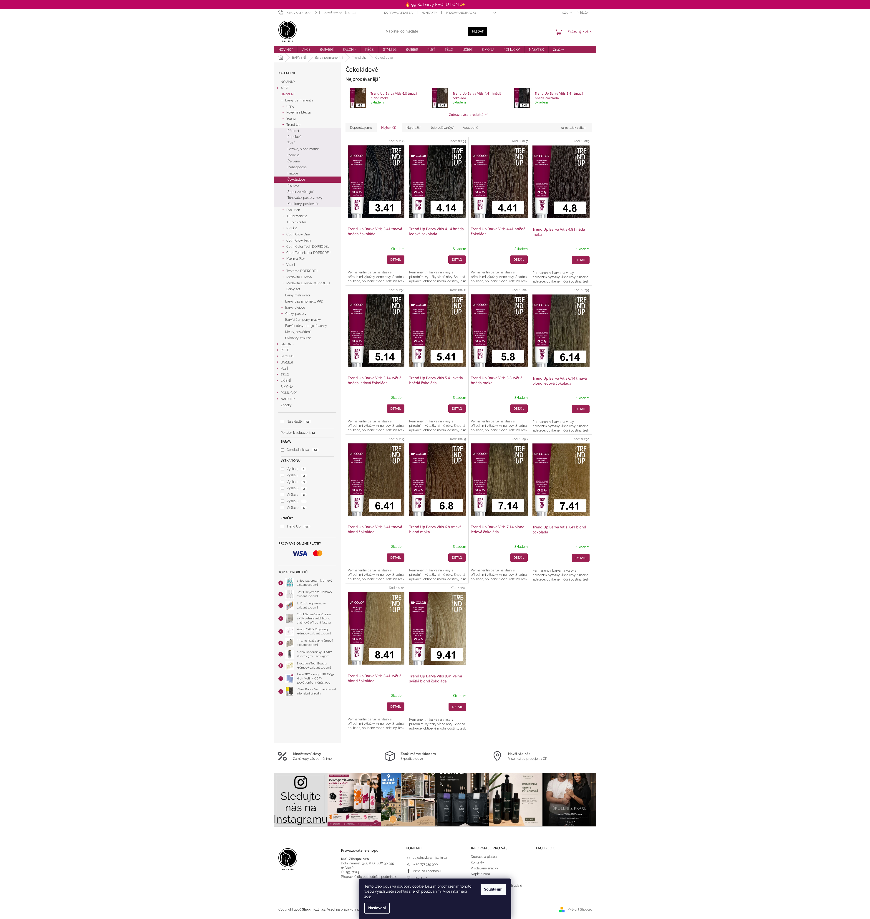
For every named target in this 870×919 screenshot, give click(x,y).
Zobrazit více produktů (466, 114)
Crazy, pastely (295, 314)
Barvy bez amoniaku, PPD (304, 301)
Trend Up (293, 124)
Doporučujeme (361, 127)
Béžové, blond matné (303, 149)
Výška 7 (295, 494)
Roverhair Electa (298, 112)
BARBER (287, 362)
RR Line (292, 228)
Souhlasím (493, 889)
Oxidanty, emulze (298, 338)
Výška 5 (296, 482)
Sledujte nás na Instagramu (301, 807)
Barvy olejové (295, 307)
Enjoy (290, 106)
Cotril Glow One (298, 234)
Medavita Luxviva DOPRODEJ (308, 283)
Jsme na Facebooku (427, 871)
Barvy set (293, 289)
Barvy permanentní (299, 100)
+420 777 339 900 (425, 864)
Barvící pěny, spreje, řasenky (306, 326)
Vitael (290, 265)
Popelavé (294, 137)
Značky (286, 405)
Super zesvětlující (300, 192)
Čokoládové (296, 179)
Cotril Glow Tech (298, 240)
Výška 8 (295, 501)
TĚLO (285, 374)
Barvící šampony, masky (303, 319)
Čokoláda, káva (302, 450)
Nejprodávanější (442, 127)
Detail (395, 259)
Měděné (293, 155)
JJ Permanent (296, 216)
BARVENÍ (287, 94)
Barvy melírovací (297, 295)
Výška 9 (295, 507)
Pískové (293, 185)
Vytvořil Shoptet (580, 909)
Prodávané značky (461, 12)
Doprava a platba (398, 12)
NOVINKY (288, 82)
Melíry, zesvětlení (297, 332)
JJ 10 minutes (296, 222)
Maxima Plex (295, 258)
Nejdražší (413, 127)
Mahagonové (297, 167)
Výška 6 (296, 488)
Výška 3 (295, 469)
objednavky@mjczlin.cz (430, 857)
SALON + (287, 344)
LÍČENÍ (286, 380)
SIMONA (287, 387)
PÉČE (285, 350)
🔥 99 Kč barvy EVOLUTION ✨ (435, 4)
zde (367, 896)
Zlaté (291, 143)
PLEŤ (285, 368)
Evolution (293, 210)
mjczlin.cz (420, 877)
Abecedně (470, 127)
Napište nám (480, 874)
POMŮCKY (289, 393)
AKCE (285, 88)
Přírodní (293, 131)
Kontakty (429, 12)
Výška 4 (296, 475)
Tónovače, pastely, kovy (305, 197)
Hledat (478, 31)
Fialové (292, 173)
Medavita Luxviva (299, 277)
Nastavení (377, 908)
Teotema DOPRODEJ (302, 271)
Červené (293, 161)
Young (291, 118)
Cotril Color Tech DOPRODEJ (307, 246)
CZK (565, 12)
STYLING (287, 356)
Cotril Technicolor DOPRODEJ (308, 253)
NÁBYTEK (288, 399)
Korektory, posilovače (303, 204)
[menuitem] (286, 49)
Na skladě (298, 421)
